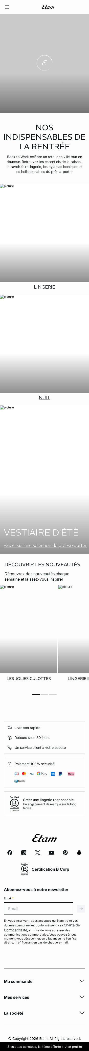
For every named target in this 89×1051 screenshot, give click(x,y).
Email (9, 898)
